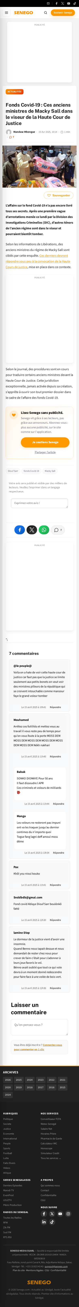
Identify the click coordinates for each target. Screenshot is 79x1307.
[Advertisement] (39, 53)
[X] (52, 1214)
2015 (62, 1087)
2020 (8, 1087)
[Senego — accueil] (23, 12)
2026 (8, 1080)
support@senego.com (56, 1266)
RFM (5, 1222)
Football (7, 1153)
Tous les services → (51, 1158)
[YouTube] (68, 3)
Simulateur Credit (50, 1153)
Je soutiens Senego (45, 442)
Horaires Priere (48, 1134)
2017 (41, 1087)
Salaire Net (46, 1129)
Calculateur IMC (49, 1143)
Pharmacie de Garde (51, 1138)
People (7, 1143)
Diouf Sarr (13, 471)
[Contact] (48, 3)
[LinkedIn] (44, 1222)
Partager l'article (45, 452)
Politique (8, 1119)
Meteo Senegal (48, 1124)
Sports (6, 1148)
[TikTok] (75, 3)
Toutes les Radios (12, 1218)
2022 (51, 1080)
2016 (51, 1087)
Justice (7, 1129)
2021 (62, 1080)
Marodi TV (8, 1190)
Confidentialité (58, 1270)
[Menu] (6, 13)
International (10, 1138)
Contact (45, 1190)
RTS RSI (7, 1237)
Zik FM (6, 1227)
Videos (6, 1168)
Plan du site (19, 1270)
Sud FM (7, 1232)
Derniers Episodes (12, 1185)
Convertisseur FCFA (51, 1119)
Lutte (6, 1158)
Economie (8, 1134)
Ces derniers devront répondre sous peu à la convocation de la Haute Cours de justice (38, 261)
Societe (7, 1124)
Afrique (7, 1173)
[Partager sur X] (32, 529)
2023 (41, 1080)
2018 (30, 1087)
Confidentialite (48, 1195)
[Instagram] (68, 1214)
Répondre (55, 707)
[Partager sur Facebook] (19, 529)
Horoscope (46, 1148)
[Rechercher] (46, 13)
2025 (19, 1080)
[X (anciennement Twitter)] (62, 3)
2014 (8, 1095)
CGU (43, 1200)
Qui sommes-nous (50, 1185)
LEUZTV (7, 1200)
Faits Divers (9, 1163)
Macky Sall (50, 471)
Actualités (14, 91)
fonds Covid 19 (31, 471)
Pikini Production (12, 1205)
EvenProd (8, 1195)
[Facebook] (56, 3)
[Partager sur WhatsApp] (44, 529)
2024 (30, 1080)
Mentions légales (34, 1270)
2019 (19, 1087)
